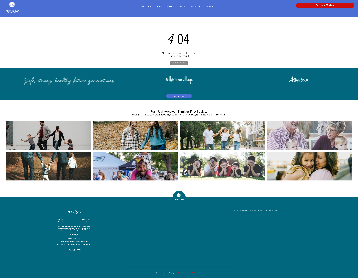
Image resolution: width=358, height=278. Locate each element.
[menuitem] (143, 7)
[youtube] (79, 250)
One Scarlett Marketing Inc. (190, 273)
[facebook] (69, 250)
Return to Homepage (179, 62)
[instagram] (74, 250)
